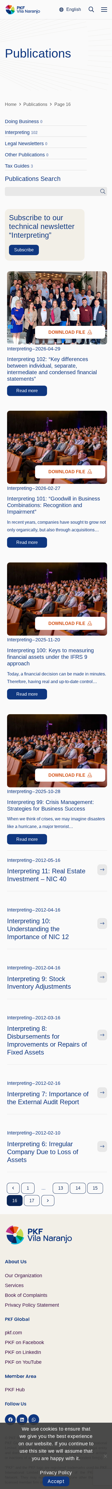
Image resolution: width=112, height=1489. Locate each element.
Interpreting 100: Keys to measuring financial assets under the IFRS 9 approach (50, 656)
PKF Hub (15, 1389)
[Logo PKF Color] (23, 10)
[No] (105, 1456)
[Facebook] (10, 1419)
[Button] (102, 869)
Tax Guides (19, 166)
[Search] (102, 191)
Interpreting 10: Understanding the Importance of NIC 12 (38, 928)
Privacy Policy (56, 1472)
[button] (69, 9)
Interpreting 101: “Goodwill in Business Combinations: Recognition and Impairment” (53, 505)
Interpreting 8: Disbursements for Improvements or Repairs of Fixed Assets (47, 1040)
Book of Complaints (26, 1295)
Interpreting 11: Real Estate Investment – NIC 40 (46, 875)
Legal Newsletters (26, 143)
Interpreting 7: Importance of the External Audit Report (48, 1098)
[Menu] (104, 9)
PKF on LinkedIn (23, 1352)
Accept (56, 1481)
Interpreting (21, 132)
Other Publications (26, 154)
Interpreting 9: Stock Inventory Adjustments (39, 982)
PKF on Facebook (24, 1342)
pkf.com (13, 1332)
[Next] (48, 1200)
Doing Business (23, 121)
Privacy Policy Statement (32, 1305)
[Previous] (13, 1188)
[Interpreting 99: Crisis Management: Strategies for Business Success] (57, 718)
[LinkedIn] (22, 1419)
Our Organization (23, 1275)
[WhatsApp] (33, 1419)
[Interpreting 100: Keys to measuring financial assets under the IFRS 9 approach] (57, 566)
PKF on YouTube (23, 1362)
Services (14, 1285)
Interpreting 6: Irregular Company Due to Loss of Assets (42, 1151)
